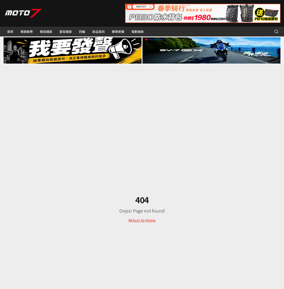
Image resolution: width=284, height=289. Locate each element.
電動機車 (137, 31)
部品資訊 (98, 31)
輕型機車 (46, 31)
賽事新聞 (118, 31)
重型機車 (65, 31)
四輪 (82, 31)
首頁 (10, 31)
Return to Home (142, 220)
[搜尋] (276, 32)
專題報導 (26, 31)
